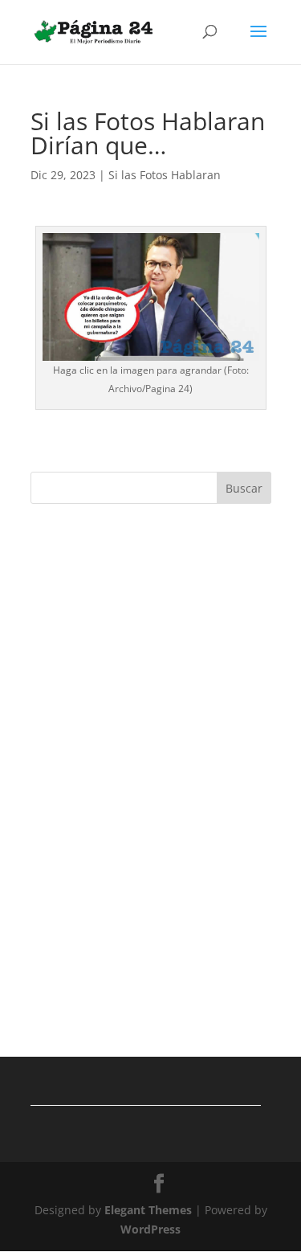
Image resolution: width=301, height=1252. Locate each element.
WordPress (150, 1229)
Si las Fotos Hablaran (164, 174)
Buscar (244, 488)
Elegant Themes (148, 1209)
